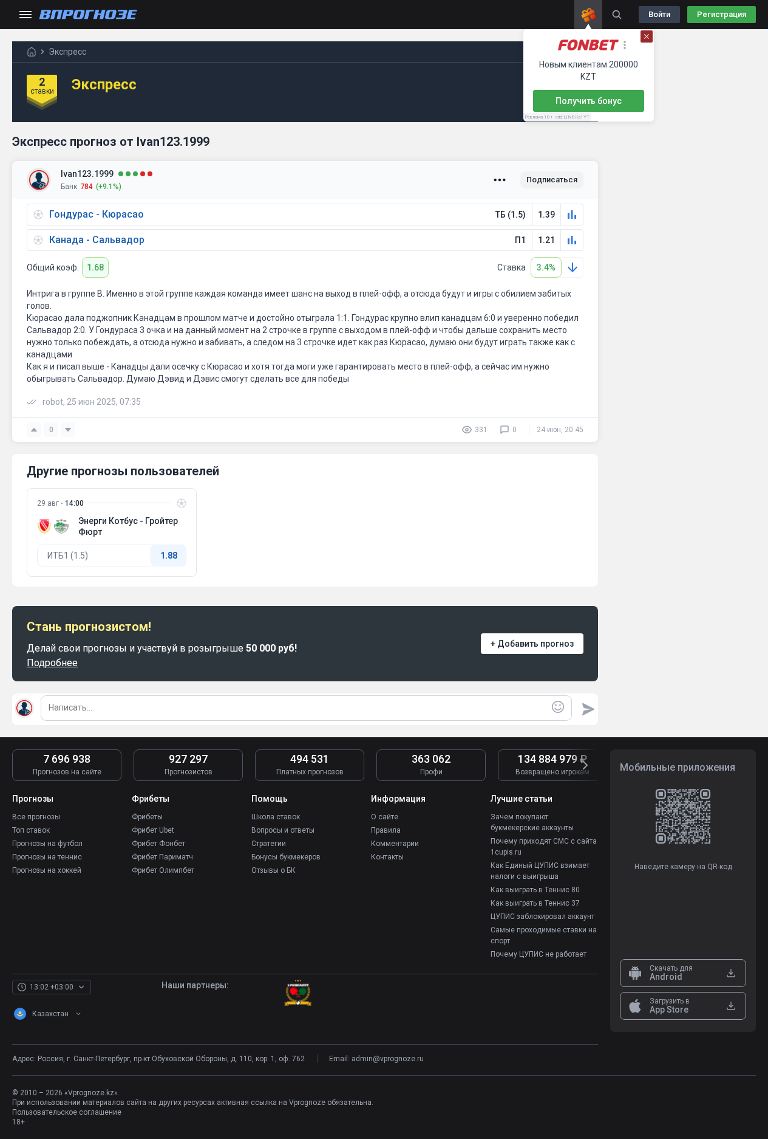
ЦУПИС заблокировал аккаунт (542, 916)
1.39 (546, 214)
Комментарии (395, 843)
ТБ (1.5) (510, 214)
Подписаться (551, 179)
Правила (386, 830)
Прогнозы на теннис (47, 857)
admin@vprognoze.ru (388, 1059)
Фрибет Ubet (153, 830)
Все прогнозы (36, 817)
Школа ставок (275, 817)
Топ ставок (31, 830)
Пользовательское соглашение (66, 1112)
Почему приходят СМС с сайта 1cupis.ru (544, 846)
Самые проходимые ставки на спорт (544, 935)
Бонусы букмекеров (286, 857)
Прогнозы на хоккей (46, 870)
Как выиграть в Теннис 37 (535, 903)
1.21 (546, 240)
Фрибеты (147, 817)
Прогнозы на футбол (47, 843)
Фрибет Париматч (162, 857)
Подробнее (52, 663)
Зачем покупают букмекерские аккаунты (532, 822)
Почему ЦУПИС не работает (538, 954)
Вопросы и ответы (282, 830)
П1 (520, 240)
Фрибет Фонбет (158, 843)
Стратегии (268, 843)
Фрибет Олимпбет (163, 870)
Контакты (387, 857)
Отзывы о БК (273, 870)
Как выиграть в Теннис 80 (535, 890)
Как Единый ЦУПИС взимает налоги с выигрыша (540, 871)
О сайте (384, 817)
